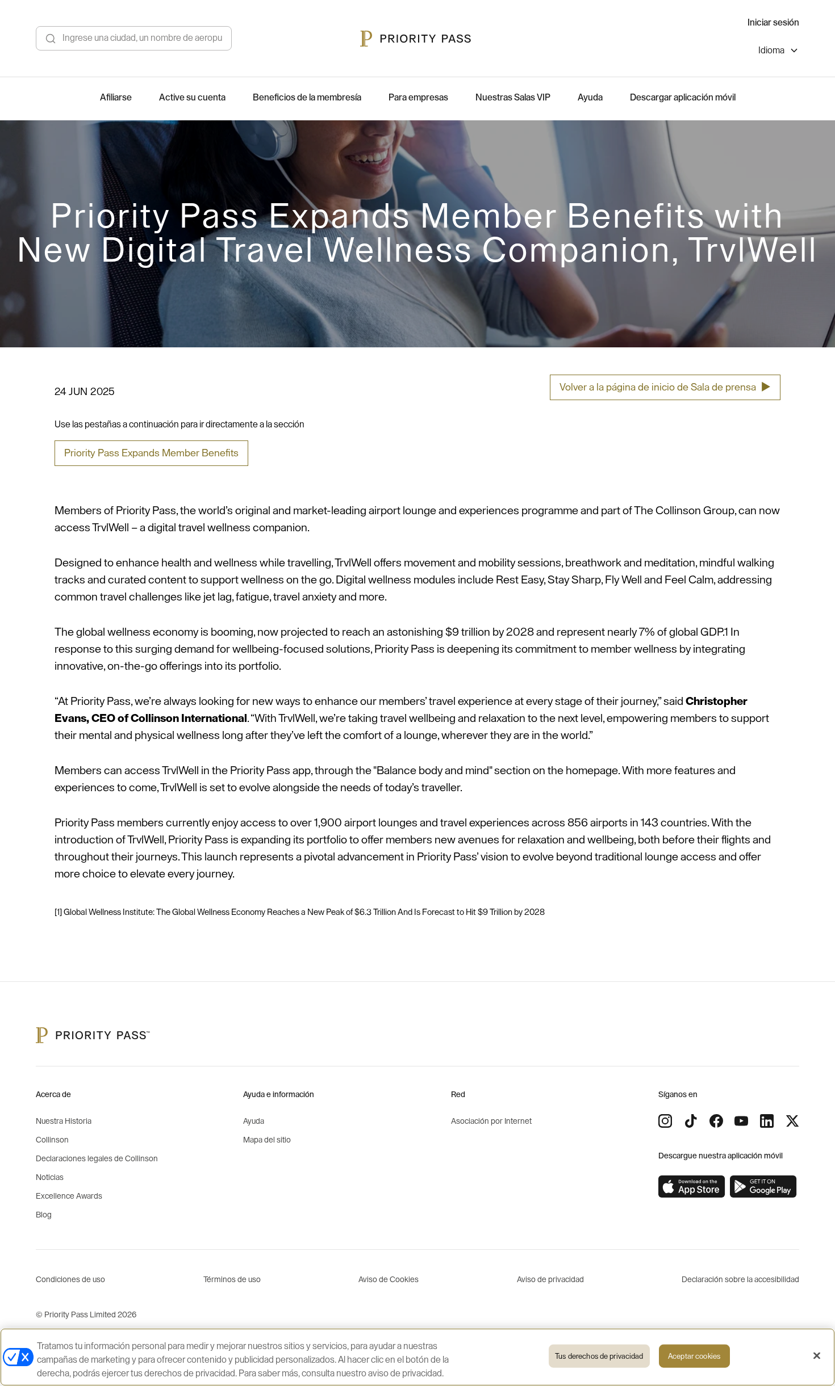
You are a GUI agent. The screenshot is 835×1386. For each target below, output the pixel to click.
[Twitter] (792, 1121)
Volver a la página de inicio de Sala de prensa (665, 387)
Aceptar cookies (694, 1356)
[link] (691, 1186)
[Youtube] (741, 1121)
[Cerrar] (816, 1355)
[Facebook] (716, 1121)
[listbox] (778, 51)
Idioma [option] (771, 50)
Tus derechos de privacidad (599, 1356)
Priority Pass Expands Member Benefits (151, 453)
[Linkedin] (767, 1121)
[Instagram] (665, 1121)
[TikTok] (691, 1121)
